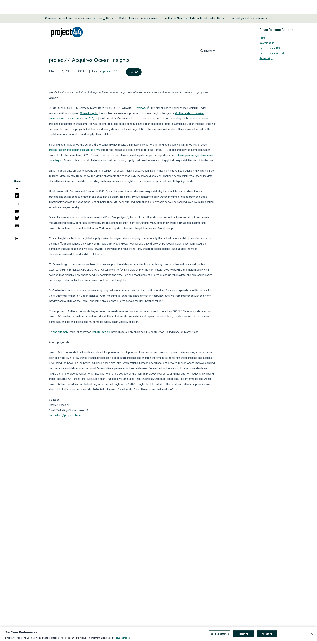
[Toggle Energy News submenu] (116, 18)
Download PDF (268, 43)
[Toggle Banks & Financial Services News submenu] (160, 18)
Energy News (105, 18)
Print (262, 37)
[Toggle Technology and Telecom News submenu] (270, 18)
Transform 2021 (100, 332)
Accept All (267, 633)
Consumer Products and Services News (68, 18)
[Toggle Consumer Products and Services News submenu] (94, 18)
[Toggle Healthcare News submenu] (186, 18)
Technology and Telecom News (248, 18)
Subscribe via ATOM (271, 53)
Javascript (265, 58)
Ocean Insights (89, 113)
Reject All (244, 633)
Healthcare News (173, 18)
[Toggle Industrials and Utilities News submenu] (227, 18)
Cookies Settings (220, 633)
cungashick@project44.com (65, 415)
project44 (110, 71)
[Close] (311, 633)
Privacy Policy (122, 637)
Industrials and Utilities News (207, 18)
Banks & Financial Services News (138, 18)
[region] (158, 634)
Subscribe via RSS (270, 48)
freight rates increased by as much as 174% (74, 149)
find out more (61, 332)
